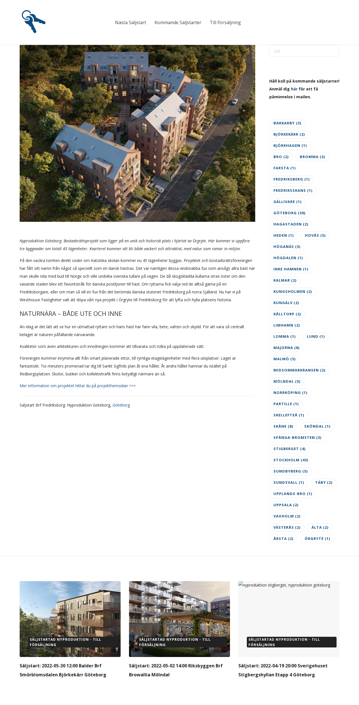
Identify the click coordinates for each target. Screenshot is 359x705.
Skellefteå (288, 414)
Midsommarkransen (299, 370)
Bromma (312, 156)
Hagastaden (290, 224)
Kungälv (286, 302)
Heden (283, 235)
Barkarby (287, 123)
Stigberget (289, 448)
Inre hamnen (290, 268)
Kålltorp (287, 313)
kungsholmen (292, 291)
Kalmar (284, 280)
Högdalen (288, 257)
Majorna (286, 347)
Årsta (283, 538)
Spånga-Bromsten (297, 437)
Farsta (284, 167)
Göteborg (121, 405)
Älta (320, 527)
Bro (281, 156)
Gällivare (287, 201)
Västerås (286, 527)
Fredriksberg (291, 179)
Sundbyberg (290, 471)
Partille (286, 403)
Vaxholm (286, 516)
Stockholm (290, 459)
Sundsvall (288, 482)
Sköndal (317, 426)
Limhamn (286, 325)
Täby (323, 482)
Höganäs (286, 246)
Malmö (284, 358)
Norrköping (290, 392)
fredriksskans (292, 190)
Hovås (315, 235)
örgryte (317, 538)
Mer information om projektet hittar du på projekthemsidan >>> (78, 385)
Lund (316, 336)
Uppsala (285, 504)
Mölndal (286, 381)
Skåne (283, 426)
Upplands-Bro (292, 493)
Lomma (284, 336)
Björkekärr (289, 134)
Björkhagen (290, 145)
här (294, 89)
